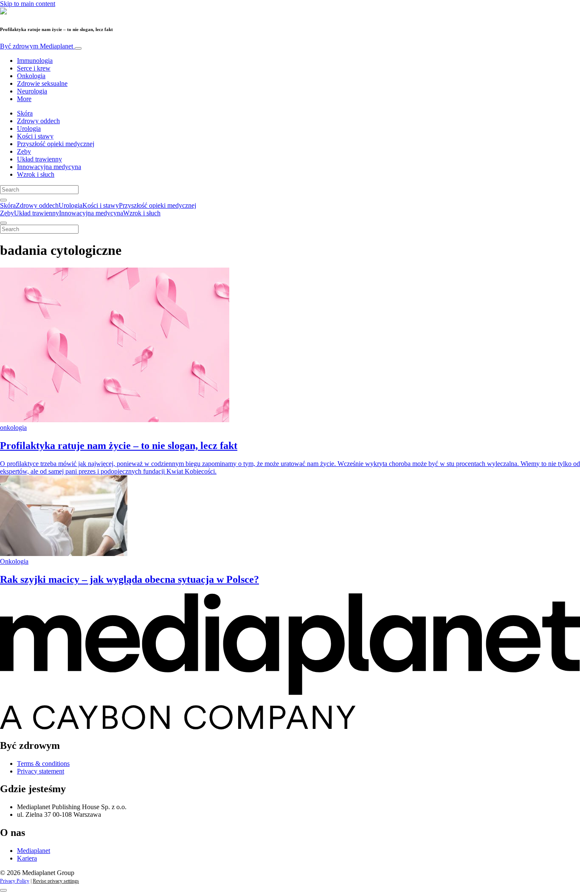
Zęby (24, 151)
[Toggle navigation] (78, 48)
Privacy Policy (14, 881)
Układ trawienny (39, 159)
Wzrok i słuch (35, 174)
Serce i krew (34, 68)
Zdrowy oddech (38, 120)
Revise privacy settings (56, 881)
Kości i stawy (35, 136)
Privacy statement (40, 771)
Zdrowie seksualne (42, 83)
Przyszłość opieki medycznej (55, 143)
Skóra (25, 113)
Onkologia (31, 75)
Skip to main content (27, 3)
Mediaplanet (33, 850)
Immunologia (35, 60)
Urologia (29, 128)
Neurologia (32, 91)
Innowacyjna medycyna (49, 166)
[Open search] (3, 200)
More (24, 98)
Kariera (27, 858)
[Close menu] (3, 223)
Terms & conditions (43, 763)
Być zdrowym (36, 46)
